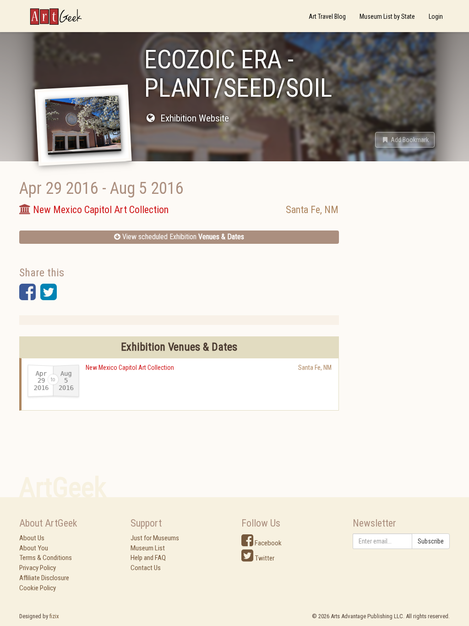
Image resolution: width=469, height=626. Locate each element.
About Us (31, 538)
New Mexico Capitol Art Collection (130, 367)
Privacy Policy (37, 568)
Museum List (148, 548)
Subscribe (431, 541)
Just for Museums (155, 538)
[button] (405, 140)
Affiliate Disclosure (44, 578)
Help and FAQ (148, 558)
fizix (54, 616)
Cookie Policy (37, 588)
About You (33, 548)
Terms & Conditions (45, 558)
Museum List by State (387, 16)
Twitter (263, 558)
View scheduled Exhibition (182, 236)
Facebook (267, 543)
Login (436, 16)
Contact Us (146, 568)
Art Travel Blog (327, 16)
